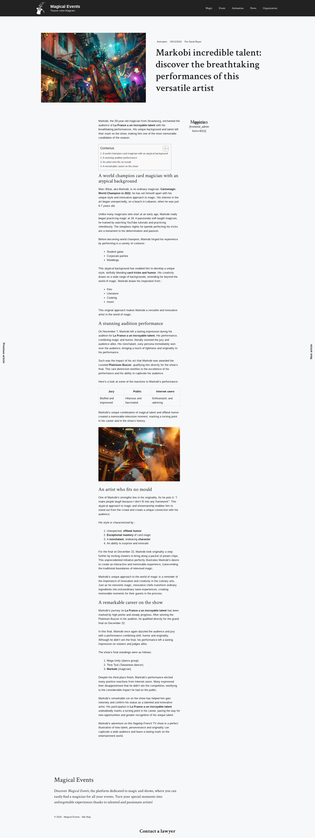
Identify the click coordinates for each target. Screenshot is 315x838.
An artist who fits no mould (117, 162)
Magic (209, 8)
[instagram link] (55, 809)
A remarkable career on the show (120, 166)
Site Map (86, 817)
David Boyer (195, 41)
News (253, 8)
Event (222, 8)
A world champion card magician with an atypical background (135, 153)
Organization (270, 8)
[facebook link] (62, 809)
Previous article (3, 353)
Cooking (112, 297)
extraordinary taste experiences (137, 589)
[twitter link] (59, 809)
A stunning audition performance (120, 157)
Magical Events (65, 6)
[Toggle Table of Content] (164, 148)
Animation (238, 8)
